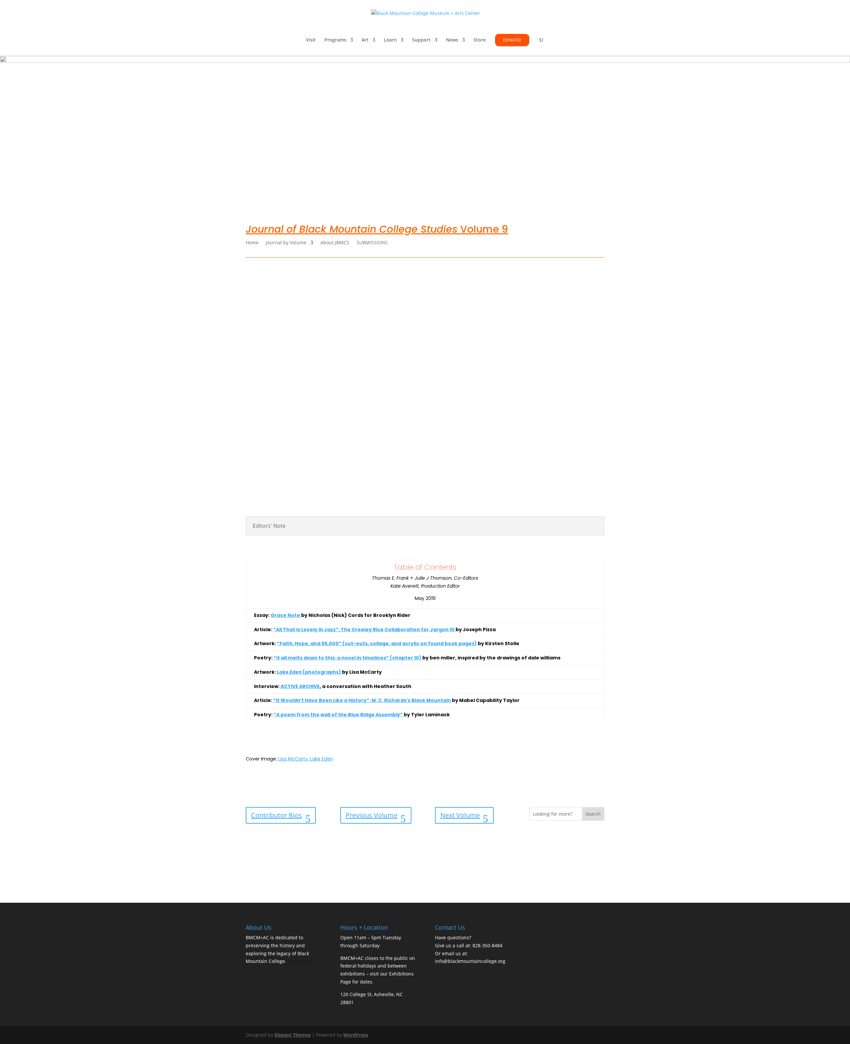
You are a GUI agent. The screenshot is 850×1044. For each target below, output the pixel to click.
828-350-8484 (487, 945)
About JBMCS (334, 243)
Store (479, 40)
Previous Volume (371, 815)
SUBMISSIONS (372, 243)
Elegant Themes (293, 1035)
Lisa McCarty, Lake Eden (305, 758)
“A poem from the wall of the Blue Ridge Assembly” (339, 714)
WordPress (355, 1035)
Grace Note (286, 615)
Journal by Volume (286, 243)
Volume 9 (377, 229)
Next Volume (460, 815)
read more (299, 961)
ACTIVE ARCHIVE (300, 686)
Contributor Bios (276, 815)
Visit (311, 40)
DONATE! (512, 40)
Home (252, 243)
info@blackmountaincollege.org (470, 961)
